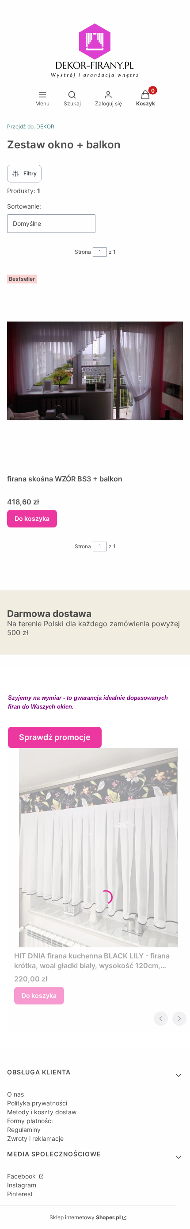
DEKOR (30, 126)
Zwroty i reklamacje (35, 1138)
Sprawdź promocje (55, 737)
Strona (83, 251)
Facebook (22, 1176)
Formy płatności (30, 1120)
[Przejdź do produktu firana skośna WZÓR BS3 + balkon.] (95, 370)
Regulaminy (24, 1129)
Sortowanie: (24, 206)
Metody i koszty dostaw (41, 1112)
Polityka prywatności (37, 1103)
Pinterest (20, 1194)
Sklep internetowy (85, 1217)
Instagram (21, 1185)
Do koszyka (32, 518)
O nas (15, 1094)
